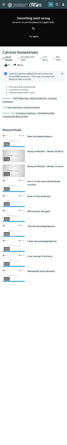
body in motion (32, 107)
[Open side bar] (3, 4)
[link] (50, 4)
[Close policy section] (62, 73)
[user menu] (63, 4)
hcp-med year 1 (15, 107)
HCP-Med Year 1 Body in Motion (30, 98)
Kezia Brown (8, 58)
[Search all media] (57, 4)
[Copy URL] (33, 28)
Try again (33, 36)
